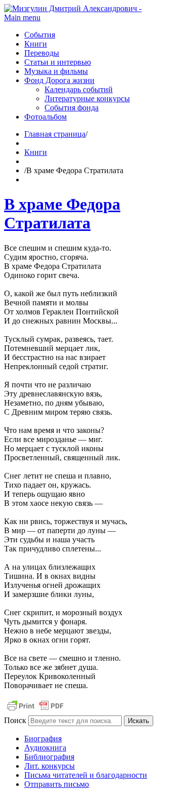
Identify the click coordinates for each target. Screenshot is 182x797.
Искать (138, 721)
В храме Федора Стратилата (62, 213)
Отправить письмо (56, 784)
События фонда (71, 107)
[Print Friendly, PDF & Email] (35, 710)
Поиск (15, 720)
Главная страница (54, 134)
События (39, 34)
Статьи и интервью (57, 62)
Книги (35, 43)
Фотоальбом (45, 116)
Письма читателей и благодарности (85, 775)
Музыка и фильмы (56, 71)
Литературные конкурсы (87, 98)
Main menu (22, 17)
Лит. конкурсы (49, 766)
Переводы (41, 53)
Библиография (49, 756)
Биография (43, 738)
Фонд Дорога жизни (59, 80)
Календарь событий (78, 89)
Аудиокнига (45, 747)
